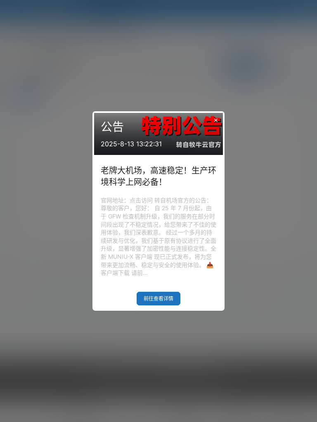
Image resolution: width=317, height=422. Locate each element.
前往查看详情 (158, 298)
